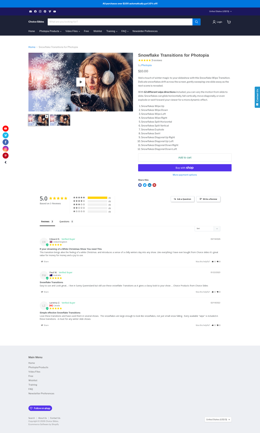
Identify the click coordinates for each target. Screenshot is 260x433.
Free (86, 31)
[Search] (196, 21)
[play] (80, 82)
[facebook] (6, 142)
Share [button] (46, 261)
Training (111, 31)
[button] (213, 261)
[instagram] (6, 149)
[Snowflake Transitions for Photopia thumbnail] (38, 120)
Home (31, 31)
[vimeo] (6, 135)
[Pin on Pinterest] (154, 185)
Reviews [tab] (45, 221)
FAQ (124, 31)
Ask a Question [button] (184, 199)
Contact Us (55, 418)
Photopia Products (49, 31)
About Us (42, 418)
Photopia (146, 65)
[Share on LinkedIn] (149, 185)
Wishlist (97, 31)
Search (31, 418)
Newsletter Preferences (145, 31)
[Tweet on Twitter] (145, 185)
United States (219, 11)
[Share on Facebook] (140, 185)
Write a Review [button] (210, 199)
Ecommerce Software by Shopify (43, 424)
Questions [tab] (64, 221)
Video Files (71, 31)
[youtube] (6, 129)
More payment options (185, 175)
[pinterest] (6, 156)
